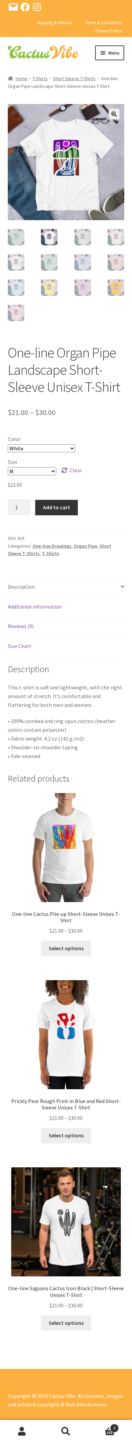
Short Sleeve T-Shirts (74, 78)
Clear (76, 470)
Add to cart (56, 507)
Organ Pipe (85, 546)
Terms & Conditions (103, 23)
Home (21, 78)
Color (14, 439)
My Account (22, 1431)
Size (12, 461)
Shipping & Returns (54, 23)
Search (66, 1431)
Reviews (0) (21, 626)
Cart (101, 1426)
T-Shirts (40, 78)
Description (21, 586)
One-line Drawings (51, 546)
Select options (66, 948)
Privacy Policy (108, 31)
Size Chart (19, 646)
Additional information (35, 606)
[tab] (66, 587)
